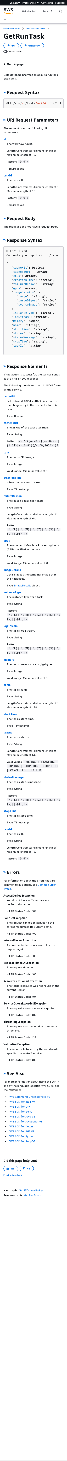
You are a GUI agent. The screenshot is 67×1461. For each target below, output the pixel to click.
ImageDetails (22, 585)
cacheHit (20, 267)
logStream (21, 317)
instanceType (23, 312)
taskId (7, 175)
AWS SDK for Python (21, 1136)
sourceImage (27, 304)
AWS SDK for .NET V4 (22, 1101)
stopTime (20, 341)
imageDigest (27, 300)
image (22, 296)
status (18, 333)
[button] (14, 64)
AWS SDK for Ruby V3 (22, 1141)
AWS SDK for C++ (19, 1106)
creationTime (23, 280)
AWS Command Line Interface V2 (29, 1096)
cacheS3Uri (21, 271)
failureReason (24, 284)
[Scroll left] (19, 11)
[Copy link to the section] (4, 92)
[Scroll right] (51, 11)
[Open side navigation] (5, 20)
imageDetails (23, 292)
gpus (16, 288)
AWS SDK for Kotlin (21, 1126)
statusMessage (24, 337)
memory (18, 321)
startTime (21, 329)
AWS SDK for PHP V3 (21, 1131)
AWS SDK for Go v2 (20, 1111)
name (16, 325)
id (4, 139)
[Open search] (60, 11)
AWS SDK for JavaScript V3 (25, 1121)
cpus (16, 275)
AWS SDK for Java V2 (22, 1116)
